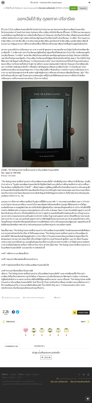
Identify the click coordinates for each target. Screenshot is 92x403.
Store (16, 3)
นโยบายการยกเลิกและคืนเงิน (80, 382)
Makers (8, 3)
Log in (47, 357)
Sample (28, 374)
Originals (13, 374)
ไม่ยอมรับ (83, 8)
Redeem (36, 374)
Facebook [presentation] (39, 346)
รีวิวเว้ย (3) (34, 2)
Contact (12, 377)
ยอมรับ (73, 8)
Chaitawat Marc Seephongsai (51, 2)
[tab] (11, 346)
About (4, 377)
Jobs (19, 377)
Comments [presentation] (11, 346)
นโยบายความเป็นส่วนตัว (46, 8)
